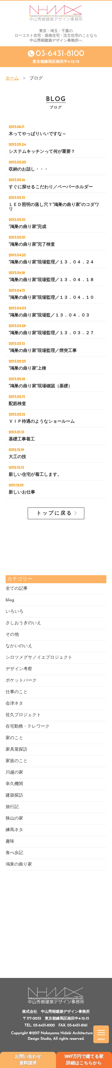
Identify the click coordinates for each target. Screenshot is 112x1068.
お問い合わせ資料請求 (28, 1060)
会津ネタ (14, 703)
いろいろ (14, 611)
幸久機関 (14, 784)
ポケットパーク (21, 680)
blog (10, 600)
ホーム (12, 78)
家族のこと (17, 761)
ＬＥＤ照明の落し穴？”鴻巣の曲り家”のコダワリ (54, 203)
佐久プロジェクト (23, 715)
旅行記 (12, 807)
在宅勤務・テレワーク (27, 726)
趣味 (10, 841)
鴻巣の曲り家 (19, 864)
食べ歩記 (14, 853)
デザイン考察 (19, 669)
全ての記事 (17, 588)
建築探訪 (14, 795)
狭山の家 (14, 818)
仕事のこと (17, 692)
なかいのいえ (19, 646)
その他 (12, 634)
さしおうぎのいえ (23, 623)
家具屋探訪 (16, 749)
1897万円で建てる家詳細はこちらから (83, 1060)
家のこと (14, 738)
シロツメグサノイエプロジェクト (39, 657)
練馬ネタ (14, 830)
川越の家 (14, 772)
